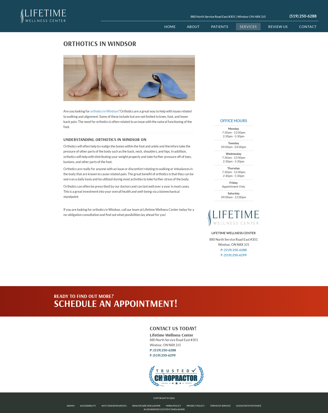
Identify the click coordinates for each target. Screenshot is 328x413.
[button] (235, 294)
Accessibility (88, 405)
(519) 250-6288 (303, 16)
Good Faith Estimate (248, 405)
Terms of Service (220, 405)
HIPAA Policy (173, 405)
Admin (71, 405)
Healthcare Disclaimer (146, 405)
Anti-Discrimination (114, 405)
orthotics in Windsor (104, 111)
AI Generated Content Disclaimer (164, 409)
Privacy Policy (196, 405)
